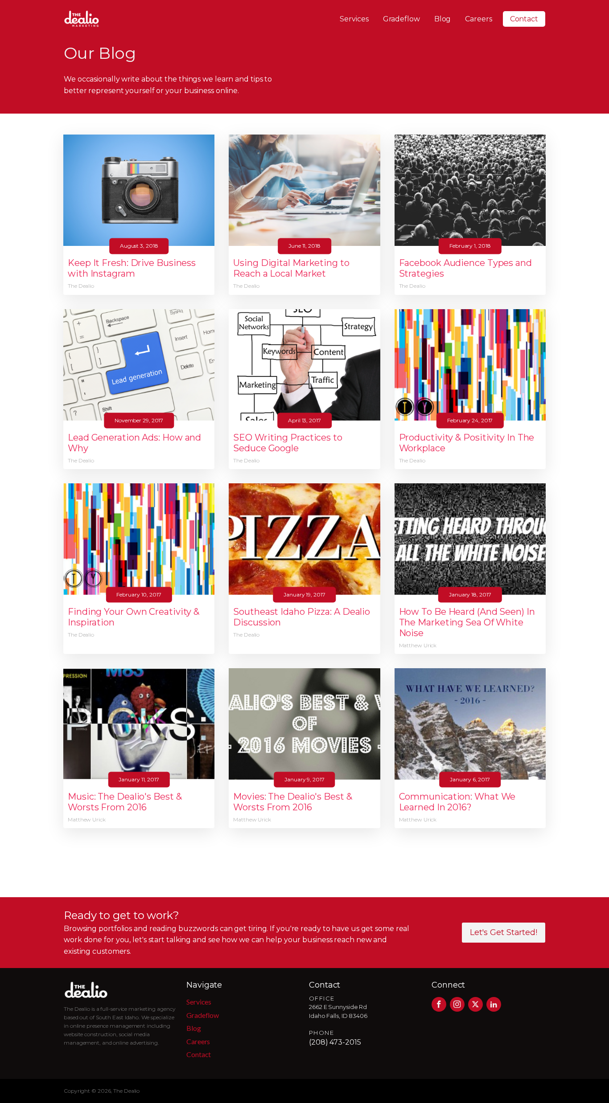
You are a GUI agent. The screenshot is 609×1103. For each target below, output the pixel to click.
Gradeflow (401, 19)
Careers (478, 19)
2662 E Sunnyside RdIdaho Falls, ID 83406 (338, 1011)
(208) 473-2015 (335, 1042)
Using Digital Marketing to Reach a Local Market (291, 268)
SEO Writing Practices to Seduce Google (287, 442)
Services (354, 19)
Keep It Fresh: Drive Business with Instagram (132, 268)
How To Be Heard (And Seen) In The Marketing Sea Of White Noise (467, 622)
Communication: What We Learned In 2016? (457, 802)
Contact (524, 19)
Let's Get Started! (503, 932)
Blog (442, 19)
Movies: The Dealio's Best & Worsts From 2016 (292, 802)
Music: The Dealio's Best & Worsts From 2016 (124, 802)
